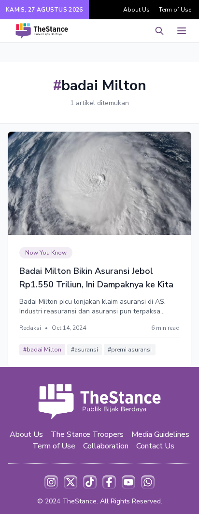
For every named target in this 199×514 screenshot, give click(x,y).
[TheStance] (42, 31)
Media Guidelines (160, 434)
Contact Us (155, 446)
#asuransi (84, 349)
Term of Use (175, 10)
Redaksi (30, 328)
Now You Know (46, 253)
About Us (136, 10)
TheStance (79, 501)
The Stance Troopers (87, 434)
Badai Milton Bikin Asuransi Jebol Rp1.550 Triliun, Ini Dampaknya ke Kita (96, 277)
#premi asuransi (130, 349)
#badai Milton (42, 349)
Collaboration (105, 446)
